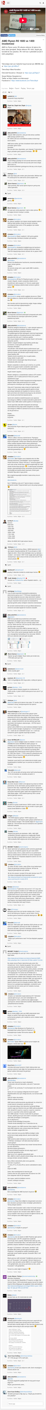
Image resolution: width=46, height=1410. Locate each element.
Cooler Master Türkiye (21, 1276)
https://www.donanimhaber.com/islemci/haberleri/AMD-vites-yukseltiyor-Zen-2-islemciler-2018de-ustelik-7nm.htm (25, 959)
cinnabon (14, 219)
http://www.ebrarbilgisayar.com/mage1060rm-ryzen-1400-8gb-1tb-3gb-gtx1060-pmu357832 (25, 1287)
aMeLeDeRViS (17, 133)
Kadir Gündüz (16, 578)
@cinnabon (11, 260)
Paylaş (5, 35)
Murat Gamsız (16, 183)
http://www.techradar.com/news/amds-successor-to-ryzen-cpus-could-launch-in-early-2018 (25, 878)
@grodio (10, 1379)
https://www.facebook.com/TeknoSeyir (24, 80)
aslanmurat (15, 669)
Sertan (12, 424)
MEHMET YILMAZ (18, 847)
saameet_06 (16, 678)
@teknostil (11, 702)
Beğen (11, 88)
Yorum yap (30, 88)
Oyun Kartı (14, 1065)
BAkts (12, 1295)
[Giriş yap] (43, 3)
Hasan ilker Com (16, 782)
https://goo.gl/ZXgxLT (32, 73)
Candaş (12, 802)
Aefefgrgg (14, 591)
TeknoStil (14, 436)
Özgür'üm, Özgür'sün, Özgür (19, 105)
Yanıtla (15, 101)
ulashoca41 (16, 570)
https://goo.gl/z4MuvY (11, 66)
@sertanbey (11, 1028)
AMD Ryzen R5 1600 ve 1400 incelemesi (18, 42)
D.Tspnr (13, 816)
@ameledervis (12, 236)
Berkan (13, 887)
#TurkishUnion (19, 580)
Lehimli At (12, 96)
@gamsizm (11, 617)
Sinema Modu (40, 35)
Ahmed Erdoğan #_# (19, 712)
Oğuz (13, 909)
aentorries (15, 198)
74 (11, 92)
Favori (17, 88)
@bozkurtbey (12, 1080)
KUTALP (13, 521)
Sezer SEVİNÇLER (16, 740)
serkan (15, 687)
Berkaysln (15, 1318)
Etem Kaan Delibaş (20, 1356)
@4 (39, 549)
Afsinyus (12, 174)
